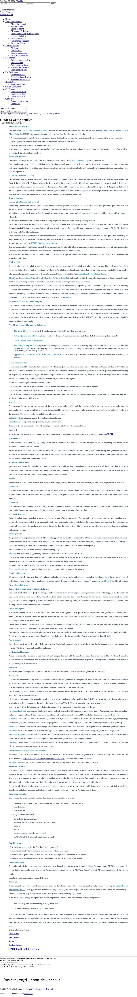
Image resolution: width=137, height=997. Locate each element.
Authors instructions (19, 65)
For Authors (10, 58)
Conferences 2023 (18, 91)
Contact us (9, 99)
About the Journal (18, 24)
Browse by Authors (19, 53)
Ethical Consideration (20, 67)
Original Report (15, 945)
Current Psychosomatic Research (39, 989)
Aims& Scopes (17, 26)
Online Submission (13, 87)
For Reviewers (11, 72)
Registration (10, 82)
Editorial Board (17, 29)
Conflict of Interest (18, 70)
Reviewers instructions (20, 79)
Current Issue (16, 50)
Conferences (10, 89)
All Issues (15, 48)
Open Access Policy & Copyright (25, 33)
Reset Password (6, 14)
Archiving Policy (18, 43)
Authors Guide (17, 62)
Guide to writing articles (21, 60)
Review (11, 941)
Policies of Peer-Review (21, 77)
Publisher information (20, 41)
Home (8, 19)
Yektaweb (28, 993)
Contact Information (19, 101)
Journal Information (13, 21)
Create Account (6, 12)
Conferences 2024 (18, 94)
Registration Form (18, 84)
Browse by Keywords (20, 55)
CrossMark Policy (18, 38)
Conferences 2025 (18, 96)
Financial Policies (18, 36)
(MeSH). (110, 434)
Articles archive (12, 46)
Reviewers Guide (18, 74)
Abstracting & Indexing (21, 31)
